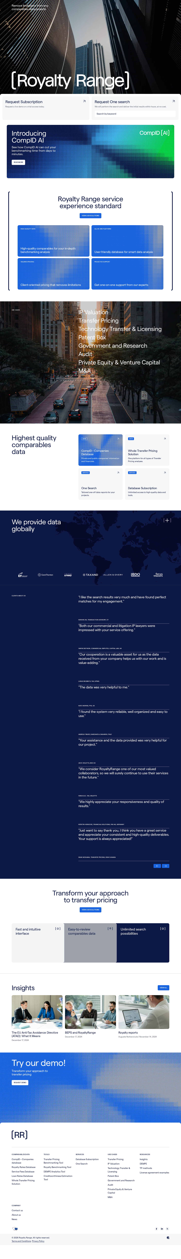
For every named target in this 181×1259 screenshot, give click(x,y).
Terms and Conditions (21, 1241)
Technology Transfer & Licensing (119, 1170)
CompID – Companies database (22, 1161)
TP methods (146, 1168)
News (14, 1219)
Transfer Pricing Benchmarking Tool (53, 1161)
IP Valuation (113, 1164)
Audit (110, 1185)
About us (16, 1215)
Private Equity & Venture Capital (120, 1191)
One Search (82, 1164)
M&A (110, 1197)
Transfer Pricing (115, 1159)
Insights (144, 1159)
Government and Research (121, 1180)
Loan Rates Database (22, 1176)
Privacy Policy (38, 1241)
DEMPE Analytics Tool (54, 1171)
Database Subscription (87, 1159)
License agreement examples (154, 1172)
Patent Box (113, 1176)
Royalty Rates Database (23, 1167)
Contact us (17, 1210)
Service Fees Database (23, 1171)
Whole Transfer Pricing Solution (23, 1182)
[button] (45, 108)
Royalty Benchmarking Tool (57, 1167)
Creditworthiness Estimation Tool (58, 1178)
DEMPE (143, 1164)
